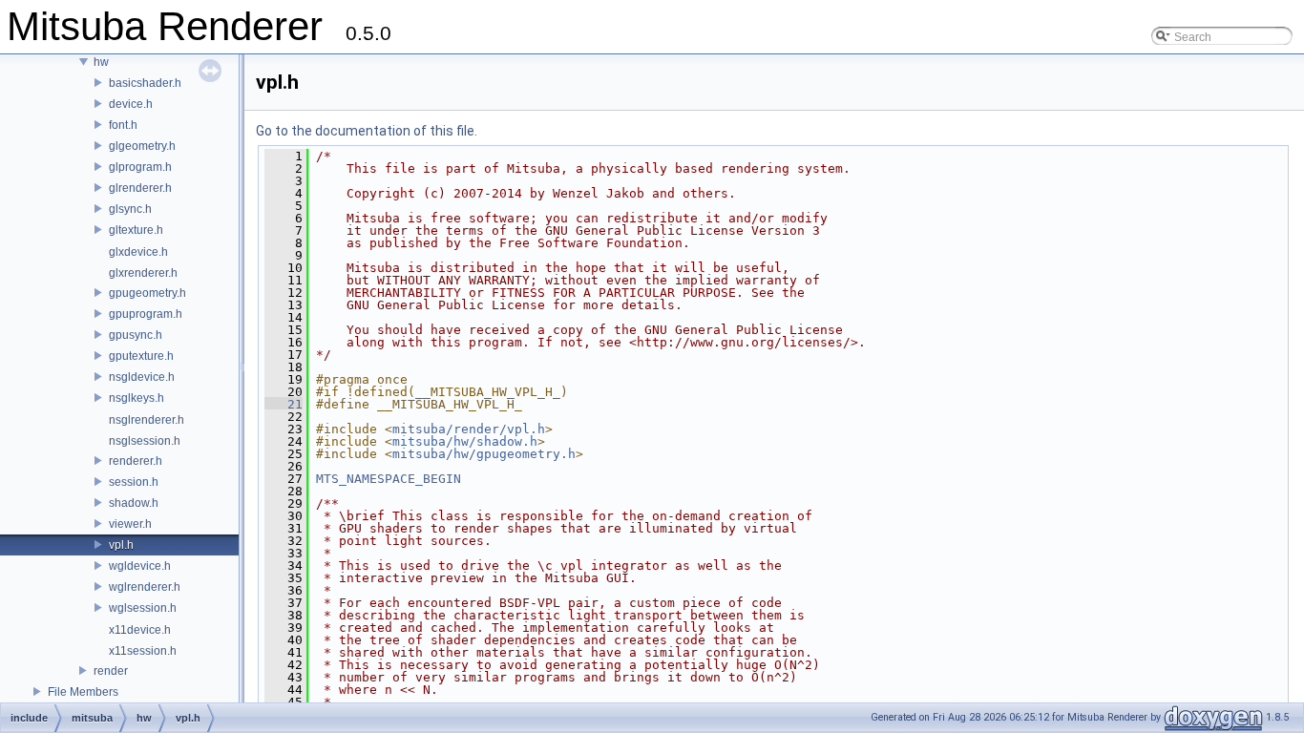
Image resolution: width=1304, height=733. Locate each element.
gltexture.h (136, 230)
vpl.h (121, 545)
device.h (131, 104)
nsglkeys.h (136, 398)
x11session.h (143, 651)
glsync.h (130, 209)
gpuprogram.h (145, 314)
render (111, 671)
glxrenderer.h (143, 273)
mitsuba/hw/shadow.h (464, 441)
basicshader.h (145, 83)
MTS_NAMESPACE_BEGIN (388, 478)
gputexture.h (141, 356)
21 (283, 404)
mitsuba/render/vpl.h (468, 429)
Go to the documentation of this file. (366, 130)
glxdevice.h (138, 252)
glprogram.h (140, 167)
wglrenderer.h (144, 587)
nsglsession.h (144, 441)
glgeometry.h (142, 146)
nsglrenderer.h (146, 420)
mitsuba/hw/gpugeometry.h (484, 454)
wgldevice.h (140, 566)
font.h (123, 125)
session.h (133, 482)
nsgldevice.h (142, 377)
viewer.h (130, 524)
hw (101, 62)
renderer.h (135, 461)
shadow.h (133, 503)
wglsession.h (143, 608)
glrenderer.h (140, 188)
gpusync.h (135, 335)
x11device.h (140, 630)
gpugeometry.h (147, 293)
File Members (83, 692)
